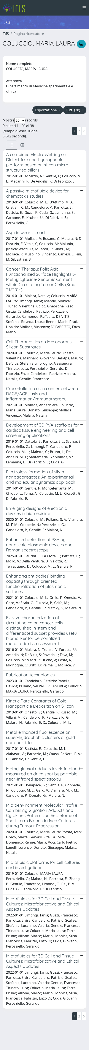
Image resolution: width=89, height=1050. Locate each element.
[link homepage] (16, 8)
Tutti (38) (73, 110)
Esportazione (46, 110)
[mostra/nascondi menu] (84, 8)
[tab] (11, 145)
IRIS (6, 33)
